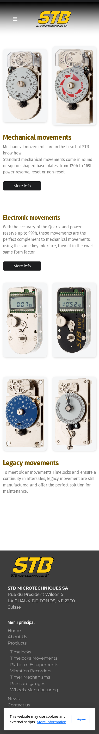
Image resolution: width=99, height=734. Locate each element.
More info (22, 186)
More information (51, 721)
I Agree (80, 719)
